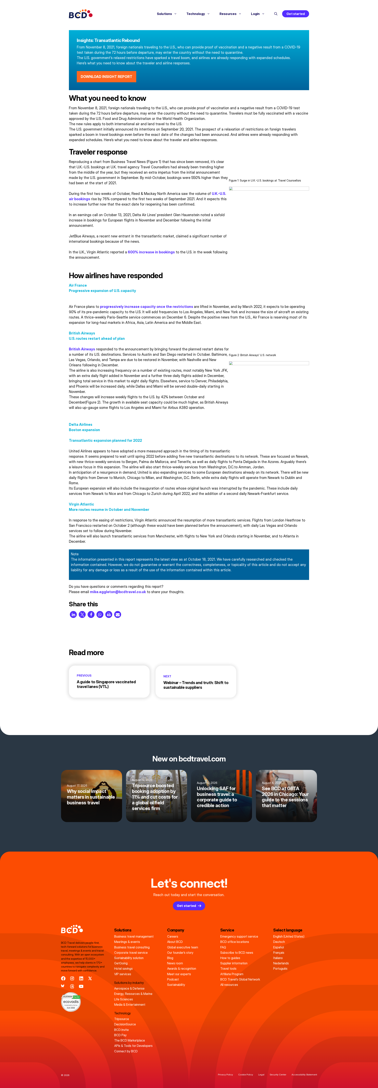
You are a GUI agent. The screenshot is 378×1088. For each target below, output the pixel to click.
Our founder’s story (180, 953)
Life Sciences (123, 999)
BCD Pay (120, 1035)
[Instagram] (72, 978)
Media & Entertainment (129, 1005)
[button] (276, 14)
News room (175, 963)
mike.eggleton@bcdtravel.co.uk (118, 592)
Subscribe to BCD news (236, 953)
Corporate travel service (131, 953)
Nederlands (281, 963)
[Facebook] (63, 978)
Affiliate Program (231, 974)
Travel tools (228, 968)
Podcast (173, 979)
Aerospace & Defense (129, 988)
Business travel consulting (132, 947)
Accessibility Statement (304, 1074)
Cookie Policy (245, 1074)
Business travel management (134, 936)
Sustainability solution (129, 958)
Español (278, 947)
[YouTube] (81, 986)
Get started (295, 14)
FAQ (223, 947)
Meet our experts (179, 974)
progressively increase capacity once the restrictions (147, 307)
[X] (90, 978)
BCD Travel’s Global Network (240, 979)
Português (280, 968)
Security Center (278, 1074)
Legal (261, 1074)
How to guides (230, 958)
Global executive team (182, 947)
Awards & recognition (181, 968)
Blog (170, 958)
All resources (229, 985)
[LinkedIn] (81, 978)
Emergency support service (239, 936)
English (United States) (288, 936)
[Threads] (72, 986)
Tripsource (121, 1019)
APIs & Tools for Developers (133, 1046)
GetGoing (121, 963)
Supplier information (233, 963)
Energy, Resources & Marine (133, 994)
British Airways (82, 349)
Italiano (278, 958)
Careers (172, 936)
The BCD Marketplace (129, 1040)
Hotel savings (123, 968)
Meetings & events (127, 942)
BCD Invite (121, 1030)
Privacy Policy (225, 1074)
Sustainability (176, 985)
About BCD (175, 942)
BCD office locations (234, 942)
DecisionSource (125, 1024)
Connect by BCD (126, 1051)
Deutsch (279, 942)
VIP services (122, 974)
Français (278, 953)
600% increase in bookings (151, 252)
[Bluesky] (63, 986)
